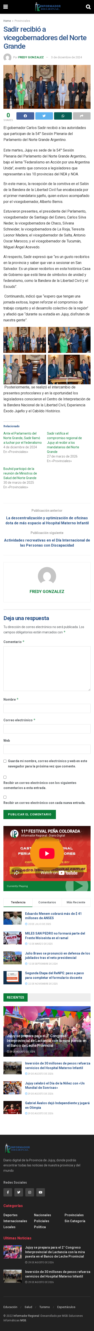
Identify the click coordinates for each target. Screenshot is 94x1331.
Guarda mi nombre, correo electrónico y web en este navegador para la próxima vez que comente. (47, 763)
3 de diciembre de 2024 (66, 57)
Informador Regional (26, 1315)
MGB (23, 1320)
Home (7, 20)
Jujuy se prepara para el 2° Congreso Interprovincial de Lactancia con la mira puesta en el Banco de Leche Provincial (46, 1041)
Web (6, 740)
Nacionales (42, 1215)
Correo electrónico (19, 720)
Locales (9, 1227)
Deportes (10, 1215)
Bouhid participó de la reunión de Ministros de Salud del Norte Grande (20, 473)
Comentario (14, 642)
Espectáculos (66, 1307)
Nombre (11, 699)
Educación (10, 1307)
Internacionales (15, 1221)
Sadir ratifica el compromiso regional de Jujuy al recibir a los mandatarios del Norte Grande (64, 443)
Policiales (41, 1221)
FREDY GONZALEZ (31, 57)
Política (40, 1227)
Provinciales (22, 20)
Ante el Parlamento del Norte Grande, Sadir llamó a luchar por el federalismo (22, 438)
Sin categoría (75, 1221)
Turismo (44, 1307)
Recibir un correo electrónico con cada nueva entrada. (44, 803)
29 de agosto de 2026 (22, 1051)
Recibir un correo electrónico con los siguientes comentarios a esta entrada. (39, 785)
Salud (28, 1307)
